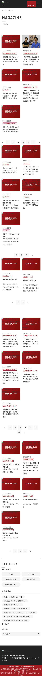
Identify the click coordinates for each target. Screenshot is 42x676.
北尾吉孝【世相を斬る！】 (12, 605)
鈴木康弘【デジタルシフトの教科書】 (16, 609)
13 (19, 432)
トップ (3, 10)
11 (30, 427)
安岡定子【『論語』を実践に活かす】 (16, 620)
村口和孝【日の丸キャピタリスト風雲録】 (17, 616)
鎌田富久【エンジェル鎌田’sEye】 (15, 601)
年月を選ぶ (6, 634)
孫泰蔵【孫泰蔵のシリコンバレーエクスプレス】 (19, 613)
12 (35, 427)
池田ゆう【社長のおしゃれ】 (13, 597)
